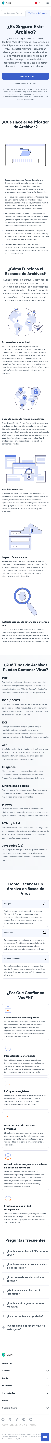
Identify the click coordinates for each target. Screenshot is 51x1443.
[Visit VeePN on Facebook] (3, 1419)
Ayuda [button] (5, 1378)
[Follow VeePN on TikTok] (17, 1419)
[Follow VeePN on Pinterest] (31, 1419)
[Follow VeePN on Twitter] (10, 1419)
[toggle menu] (47, 2)
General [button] (6, 1371)
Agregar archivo (27, 76)
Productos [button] (7, 1363)
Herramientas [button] (8, 1393)
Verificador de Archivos (37, 13)
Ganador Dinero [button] (9, 1408)
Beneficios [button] (7, 1385)
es (39, 3)
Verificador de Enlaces (13, 13)
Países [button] (5, 1400)
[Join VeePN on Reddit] (24, 1419)
